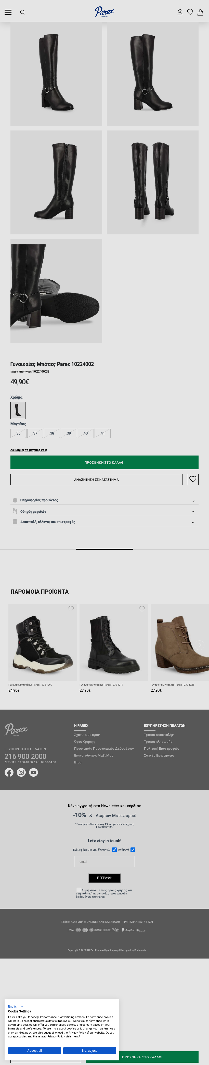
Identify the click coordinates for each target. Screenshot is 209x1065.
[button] (16, 1006)
